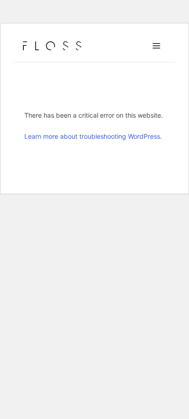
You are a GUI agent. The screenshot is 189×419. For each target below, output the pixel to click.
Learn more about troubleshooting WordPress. (93, 136)
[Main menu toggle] (156, 45)
